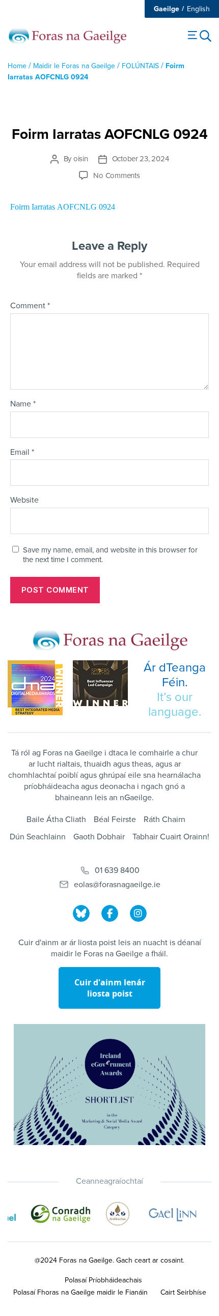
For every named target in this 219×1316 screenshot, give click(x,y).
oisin (80, 158)
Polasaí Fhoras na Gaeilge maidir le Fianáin (80, 1292)
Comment (30, 306)
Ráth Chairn (164, 819)
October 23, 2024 (140, 158)
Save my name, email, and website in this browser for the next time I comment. (110, 554)
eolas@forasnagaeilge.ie (117, 885)
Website (24, 500)
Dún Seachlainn (38, 837)
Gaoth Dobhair (99, 837)
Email (22, 452)
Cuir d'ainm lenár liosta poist (109, 988)
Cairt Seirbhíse (183, 1292)
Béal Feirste (115, 819)
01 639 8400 (117, 870)
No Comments (116, 175)
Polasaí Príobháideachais (103, 1280)
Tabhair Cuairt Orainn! (170, 837)
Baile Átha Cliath (56, 819)
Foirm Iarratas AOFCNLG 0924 (62, 207)
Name (23, 404)
